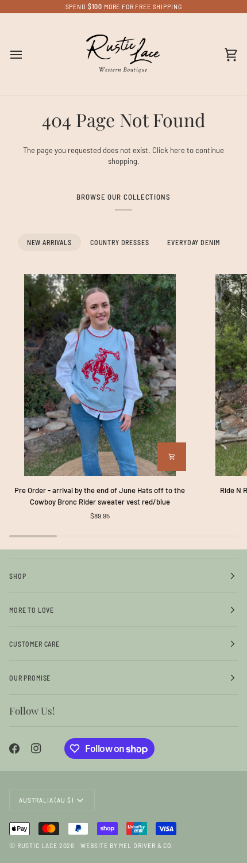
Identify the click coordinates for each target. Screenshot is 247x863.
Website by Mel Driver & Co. (126, 845)
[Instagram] (36, 748)
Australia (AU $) (46, 800)
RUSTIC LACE (37, 845)
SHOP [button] (17, 576)
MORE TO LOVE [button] (31, 610)
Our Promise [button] (30, 678)
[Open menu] (26, 54)
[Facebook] (14, 748)
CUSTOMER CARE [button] (34, 644)
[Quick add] (171, 456)
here (177, 150)
